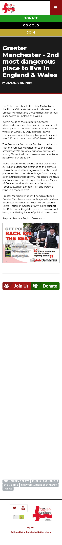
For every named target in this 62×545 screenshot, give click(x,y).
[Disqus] (31, 343)
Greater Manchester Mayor (39, 485)
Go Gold (31, 25)
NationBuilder (26, 532)
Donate (31, 18)
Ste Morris (11, 485)
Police (8, 488)
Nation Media (44, 532)
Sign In (30, 527)
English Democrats (16, 481)
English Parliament (45, 481)
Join (31, 32)
